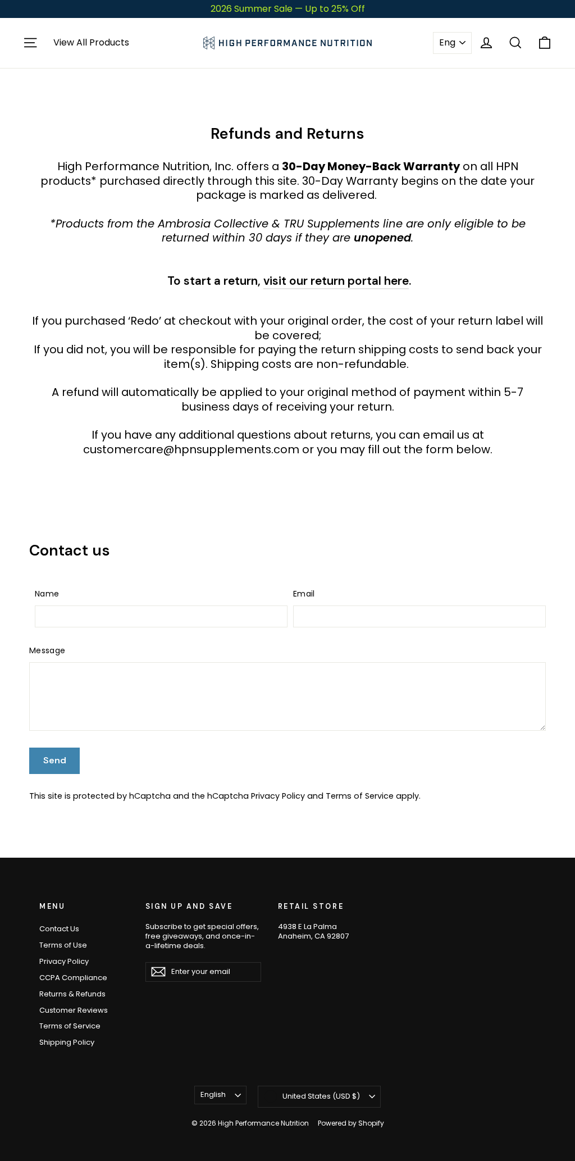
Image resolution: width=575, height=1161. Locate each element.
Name (47, 593)
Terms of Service (360, 796)
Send (54, 760)
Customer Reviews (73, 1010)
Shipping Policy (66, 1042)
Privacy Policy (278, 796)
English (213, 1094)
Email (304, 593)
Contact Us (59, 928)
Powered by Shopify (351, 1123)
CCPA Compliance (73, 977)
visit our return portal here (336, 280)
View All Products (91, 43)
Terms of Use (63, 945)
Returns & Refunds (72, 994)
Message (47, 650)
